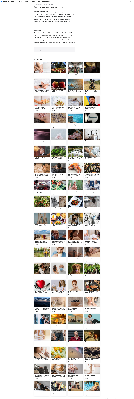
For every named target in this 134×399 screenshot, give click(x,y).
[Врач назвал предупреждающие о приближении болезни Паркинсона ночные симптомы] (42, 372)
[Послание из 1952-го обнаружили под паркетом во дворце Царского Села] (58, 120)
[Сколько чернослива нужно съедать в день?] (75, 305)
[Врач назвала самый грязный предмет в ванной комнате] (75, 254)
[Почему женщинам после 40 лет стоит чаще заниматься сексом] (92, 388)
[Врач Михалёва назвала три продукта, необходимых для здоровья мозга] (75, 171)
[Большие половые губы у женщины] (92, 154)
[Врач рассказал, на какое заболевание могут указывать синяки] (42, 221)
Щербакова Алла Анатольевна (46, 29)
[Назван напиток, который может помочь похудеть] (42, 271)
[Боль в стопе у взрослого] (92, 305)
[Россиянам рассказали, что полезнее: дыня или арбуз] (58, 355)
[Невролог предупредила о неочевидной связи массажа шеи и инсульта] (92, 254)
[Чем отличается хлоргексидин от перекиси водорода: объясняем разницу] (58, 288)
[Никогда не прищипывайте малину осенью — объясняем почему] (42, 204)
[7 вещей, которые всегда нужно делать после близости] (75, 221)
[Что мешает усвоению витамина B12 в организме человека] (92, 171)
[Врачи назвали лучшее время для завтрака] (58, 221)
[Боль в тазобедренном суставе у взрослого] (58, 338)
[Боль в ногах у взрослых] (92, 372)
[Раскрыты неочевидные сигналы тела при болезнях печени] (42, 70)
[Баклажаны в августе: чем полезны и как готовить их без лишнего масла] (75, 204)
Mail (1, 398)
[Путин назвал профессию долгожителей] (42, 154)
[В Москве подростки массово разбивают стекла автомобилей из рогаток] (75, 87)
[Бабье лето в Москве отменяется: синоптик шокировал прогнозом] (92, 204)
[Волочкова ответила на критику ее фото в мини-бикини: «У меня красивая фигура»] (75, 338)
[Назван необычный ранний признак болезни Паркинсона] (75, 187)
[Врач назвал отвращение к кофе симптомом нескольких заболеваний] (58, 254)
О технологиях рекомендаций (117, 398)
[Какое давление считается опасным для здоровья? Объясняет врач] (92, 221)
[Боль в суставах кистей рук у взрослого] (75, 372)
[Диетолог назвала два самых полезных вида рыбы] (58, 104)
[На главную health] (5, 1)
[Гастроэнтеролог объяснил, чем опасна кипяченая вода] (92, 137)
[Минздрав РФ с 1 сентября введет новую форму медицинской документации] (92, 187)
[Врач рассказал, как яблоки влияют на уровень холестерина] (58, 70)
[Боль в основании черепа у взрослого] (58, 171)
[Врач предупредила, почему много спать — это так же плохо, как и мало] (75, 104)
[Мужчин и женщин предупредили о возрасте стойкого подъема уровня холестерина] (42, 321)
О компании (5, 398)
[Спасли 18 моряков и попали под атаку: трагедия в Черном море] (42, 305)
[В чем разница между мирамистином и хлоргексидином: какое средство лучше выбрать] (58, 271)
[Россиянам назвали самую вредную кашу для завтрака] (42, 187)
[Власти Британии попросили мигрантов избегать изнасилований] (75, 321)
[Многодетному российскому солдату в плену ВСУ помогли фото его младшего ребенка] (75, 70)
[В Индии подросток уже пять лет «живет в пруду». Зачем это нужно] (75, 154)
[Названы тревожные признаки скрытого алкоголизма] (75, 388)
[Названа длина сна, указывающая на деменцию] (92, 70)
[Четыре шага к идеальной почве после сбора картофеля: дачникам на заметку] (92, 355)
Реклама (9, 398)
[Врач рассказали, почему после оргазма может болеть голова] (42, 171)
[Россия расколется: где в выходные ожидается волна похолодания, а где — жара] (92, 87)
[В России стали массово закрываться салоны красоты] (92, 238)
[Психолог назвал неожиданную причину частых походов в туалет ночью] (42, 338)
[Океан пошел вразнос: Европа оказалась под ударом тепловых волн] (75, 120)
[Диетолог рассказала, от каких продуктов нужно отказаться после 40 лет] (92, 288)
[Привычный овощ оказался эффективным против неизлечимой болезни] (58, 187)
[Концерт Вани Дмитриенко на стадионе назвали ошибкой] (58, 388)
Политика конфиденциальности (127, 398)
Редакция (92, 398)
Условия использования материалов (100, 398)
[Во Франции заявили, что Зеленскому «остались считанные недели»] (92, 104)
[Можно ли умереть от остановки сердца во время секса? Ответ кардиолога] (42, 87)
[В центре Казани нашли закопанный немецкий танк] (58, 204)
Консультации (36, 4)
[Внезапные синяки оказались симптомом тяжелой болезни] (42, 120)
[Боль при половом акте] (42, 388)
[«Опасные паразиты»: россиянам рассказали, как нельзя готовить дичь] (75, 137)
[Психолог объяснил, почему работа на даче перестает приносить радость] (42, 254)
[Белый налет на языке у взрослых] (75, 288)
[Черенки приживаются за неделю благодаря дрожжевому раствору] (92, 271)
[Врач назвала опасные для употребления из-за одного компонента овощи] (58, 154)
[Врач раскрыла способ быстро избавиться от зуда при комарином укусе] (75, 355)
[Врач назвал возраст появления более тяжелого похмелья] (58, 238)
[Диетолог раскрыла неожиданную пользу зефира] (58, 137)
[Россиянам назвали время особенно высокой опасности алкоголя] (42, 238)
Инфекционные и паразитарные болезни (47, 4)
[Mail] (1, 1)
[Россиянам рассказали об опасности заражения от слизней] (58, 321)
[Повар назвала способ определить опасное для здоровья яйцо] (42, 104)
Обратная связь (109, 398)
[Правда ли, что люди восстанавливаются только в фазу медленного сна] (92, 338)
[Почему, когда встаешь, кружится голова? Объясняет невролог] (42, 137)
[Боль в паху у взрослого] (92, 321)
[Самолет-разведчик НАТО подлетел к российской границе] (92, 120)
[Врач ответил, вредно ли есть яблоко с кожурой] (58, 87)
